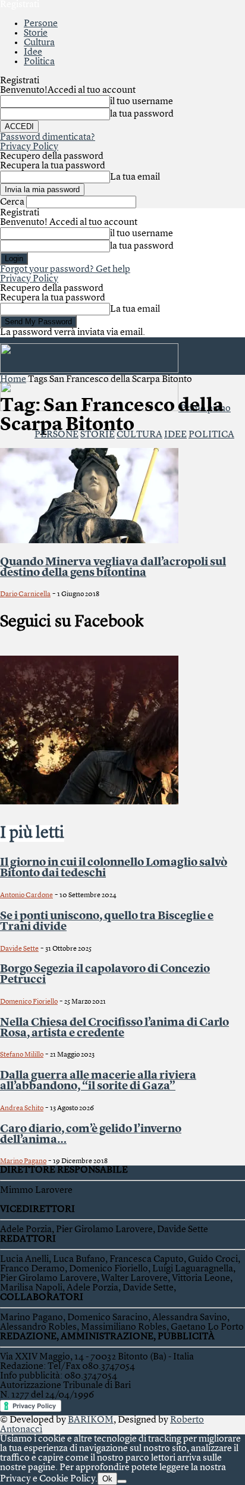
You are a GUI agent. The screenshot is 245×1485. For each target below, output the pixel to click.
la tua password (142, 114)
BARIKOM (91, 1420)
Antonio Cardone (26, 895)
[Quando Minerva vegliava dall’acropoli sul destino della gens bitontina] (89, 541)
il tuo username (141, 101)
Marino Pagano (23, 1161)
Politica (39, 62)
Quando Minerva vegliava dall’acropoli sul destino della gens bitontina (113, 567)
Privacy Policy (29, 147)
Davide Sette (19, 949)
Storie (36, 33)
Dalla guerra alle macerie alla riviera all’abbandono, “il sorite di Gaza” (98, 1081)
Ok (107, 1478)
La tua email (135, 177)
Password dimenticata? (47, 137)
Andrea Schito (21, 1108)
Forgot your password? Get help (65, 269)
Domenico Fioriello (29, 1001)
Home (13, 379)
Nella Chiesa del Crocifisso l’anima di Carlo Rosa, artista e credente (114, 1028)
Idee (33, 52)
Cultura (39, 43)
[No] (122, 1481)
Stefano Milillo (21, 1054)
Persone (41, 24)
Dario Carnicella (25, 594)
